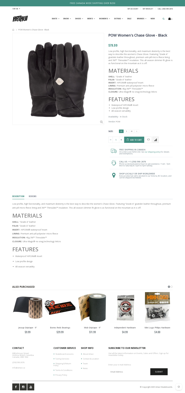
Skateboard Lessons (64, 354)
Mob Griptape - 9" (92, 327)
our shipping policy (152, 152)
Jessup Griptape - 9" (27, 327)
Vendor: (111, 121)
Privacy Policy (61, 375)
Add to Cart (136, 139)
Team (85, 363)
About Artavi (88, 354)
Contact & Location (91, 358)
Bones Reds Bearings (60, 327)
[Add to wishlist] (148, 140)
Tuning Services (62, 358)
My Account (133, 9)
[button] (169, 286)
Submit (159, 371)
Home (13, 30)
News (85, 368)
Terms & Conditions (63, 370)
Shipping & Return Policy (62, 364)
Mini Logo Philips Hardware (157, 327)
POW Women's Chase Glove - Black (137, 35)
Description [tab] (18, 196)
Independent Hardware (125, 327)
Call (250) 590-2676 (165, 9)
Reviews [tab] (32, 196)
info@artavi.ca (18, 367)
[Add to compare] (155, 140)
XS (121, 131)
